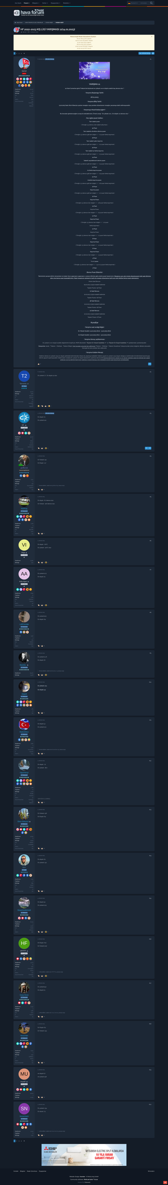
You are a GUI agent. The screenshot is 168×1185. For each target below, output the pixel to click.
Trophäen (17, 91)
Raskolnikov (55, 749)
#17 (150, 983)
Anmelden (144, 3)
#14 (150, 855)
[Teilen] (152, 53)
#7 (150, 569)
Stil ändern (151, 1171)
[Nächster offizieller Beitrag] (149, 364)
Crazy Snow (54, 1012)
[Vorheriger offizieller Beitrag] (146, 448)
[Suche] (151, 3)
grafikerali (54, 485)
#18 (150, 1024)
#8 (150, 612)
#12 (150, 761)
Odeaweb (87, 1182)
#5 (150, 497)
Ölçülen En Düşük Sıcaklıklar (117, 343)
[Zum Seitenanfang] (165, 1182)
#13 (150, 809)
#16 (150, 939)
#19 (150, 1070)
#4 (150, 456)
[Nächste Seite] (24, 53)
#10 (150, 682)
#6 (150, 541)
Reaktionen (18, 89)
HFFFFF (53, 972)
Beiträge (17, 93)
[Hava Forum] (84, 12)
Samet (25, 32)
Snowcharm (54, 1131)
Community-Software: (84, 1179)
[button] (133, 3)
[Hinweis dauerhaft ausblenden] (152, 37)
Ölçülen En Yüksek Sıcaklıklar (95, 343)
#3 (150, 413)
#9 (150, 653)
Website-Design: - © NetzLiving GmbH (84, 1176)
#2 (150, 372)
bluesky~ (54, 671)
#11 (150, 720)
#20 (150, 1104)
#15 (150, 898)
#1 (150, 59)
